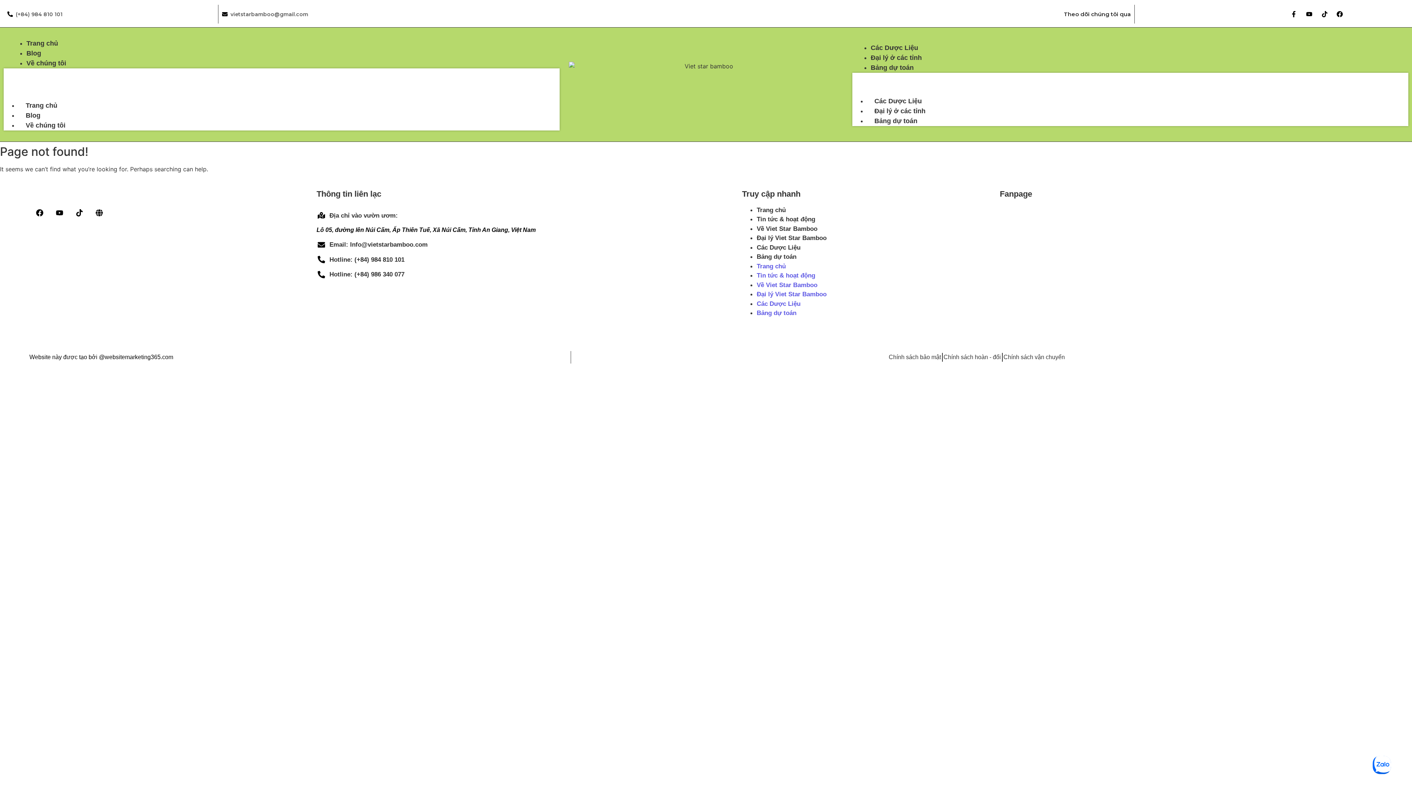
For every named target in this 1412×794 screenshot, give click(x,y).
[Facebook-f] (1294, 14)
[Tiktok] (1324, 14)
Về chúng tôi (45, 125)
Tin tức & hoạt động (786, 219)
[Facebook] (1339, 14)
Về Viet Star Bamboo (787, 228)
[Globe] (99, 212)
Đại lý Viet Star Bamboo (792, 238)
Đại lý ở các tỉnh (900, 111)
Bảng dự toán (895, 121)
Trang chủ (41, 105)
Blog (33, 115)
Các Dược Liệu (898, 101)
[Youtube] (1309, 14)
